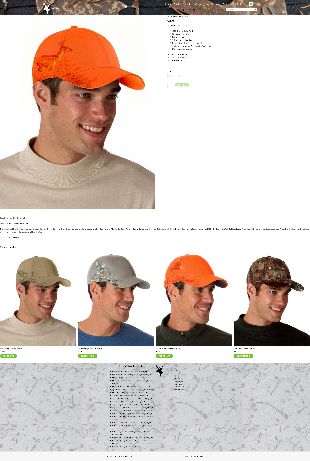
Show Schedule (213, 4)
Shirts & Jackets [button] (182, 4)
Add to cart (181, 84)
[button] (183, 4)
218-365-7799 (185, 10)
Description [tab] (4, 218)
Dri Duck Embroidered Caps (177, 16)
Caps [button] (198, 4)
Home (168, 4)
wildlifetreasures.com (175, 60)
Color (169, 71)
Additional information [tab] (18, 218)
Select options (87, 356)
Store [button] (226, 4)
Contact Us (239, 4)
